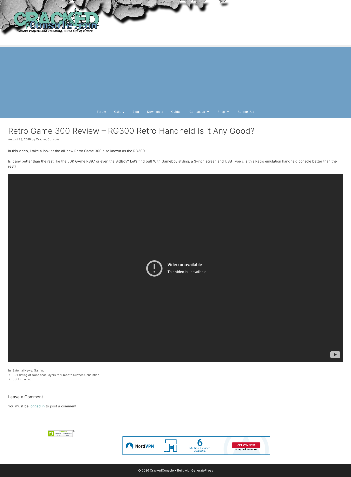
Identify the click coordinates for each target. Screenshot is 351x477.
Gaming (39, 370)
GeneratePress (202, 470)
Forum (101, 112)
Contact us (197, 112)
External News (22, 370)
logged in (37, 406)
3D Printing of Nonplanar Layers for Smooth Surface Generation (56, 375)
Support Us (246, 112)
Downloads (155, 112)
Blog (135, 112)
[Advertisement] (175, 75)
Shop (221, 112)
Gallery (119, 112)
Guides (176, 112)
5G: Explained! (22, 379)
